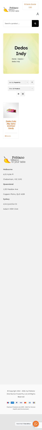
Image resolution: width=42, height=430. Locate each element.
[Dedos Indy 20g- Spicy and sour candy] (11, 110)
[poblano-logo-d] (11, 8)
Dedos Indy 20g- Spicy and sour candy (11, 124)
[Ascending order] (32, 82)
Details (8, 136)
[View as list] (23, 94)
